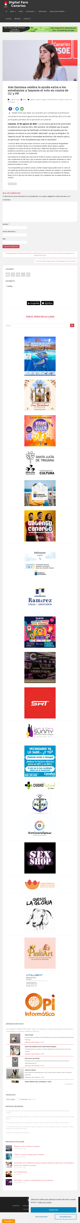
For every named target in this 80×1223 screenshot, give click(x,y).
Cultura (8, 19)
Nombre (5, 224)
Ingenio (38, 99)
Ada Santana (12, 184)
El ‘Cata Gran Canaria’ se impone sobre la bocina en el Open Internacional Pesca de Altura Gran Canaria (38, 1112)
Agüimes (32, 99)
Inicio (21, 11)
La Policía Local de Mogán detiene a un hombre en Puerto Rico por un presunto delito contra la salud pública (40, 1118)
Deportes (17, 19)
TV (6, 11)
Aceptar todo (53, 1210)
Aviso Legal (26, 1206)
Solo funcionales (42, 1217)
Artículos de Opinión (57, 11)
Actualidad (30, 11)
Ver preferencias (65, 1217)
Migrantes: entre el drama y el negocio (27, 1146)
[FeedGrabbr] (40, 1084)
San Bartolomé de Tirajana (55, 99)
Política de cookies (45, 1202)
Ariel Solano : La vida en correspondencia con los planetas (33, 1180)
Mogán (44, 99)
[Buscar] (72, 325)
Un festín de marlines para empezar (18, 1133)
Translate (33, 1099)
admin (24, 99)
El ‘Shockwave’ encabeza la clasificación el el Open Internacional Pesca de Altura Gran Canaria (37, 1123)
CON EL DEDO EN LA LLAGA (40, 316)
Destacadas (43, 11)
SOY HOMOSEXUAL (20, 1172)
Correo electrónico (9, 231)
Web (4, 239)
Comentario (6, 200)
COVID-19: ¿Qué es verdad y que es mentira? (29, 1155)
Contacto (27, 19)
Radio (12, 11)
